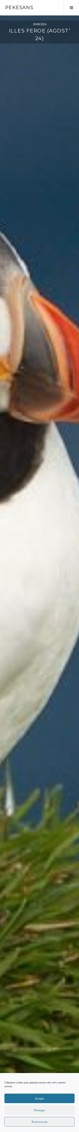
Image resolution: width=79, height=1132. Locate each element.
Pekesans (19, 7)
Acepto (39, 1098)
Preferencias (40, 1122)
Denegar (39, 1110)
